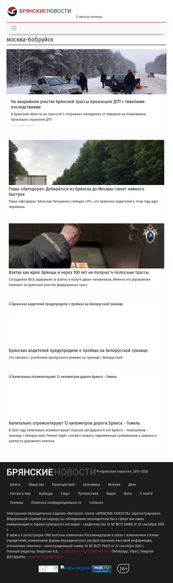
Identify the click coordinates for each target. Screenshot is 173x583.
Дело (132, 484)
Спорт (65, 493)
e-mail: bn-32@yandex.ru (44, 557)
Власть (15, 484)
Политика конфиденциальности (56, 502)
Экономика (91, 484)
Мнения (114, 484)
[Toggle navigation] (14, 28)
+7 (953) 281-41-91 (72, 551)
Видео (111, 493)
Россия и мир (20, 493)
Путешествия (88, 493)
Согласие (96, 502)
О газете (146, 493)
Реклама (16, 502)
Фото (128, 493)
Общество (36, 484)
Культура (46, 493)
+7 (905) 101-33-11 (98, 551)
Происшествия (63, 484)
